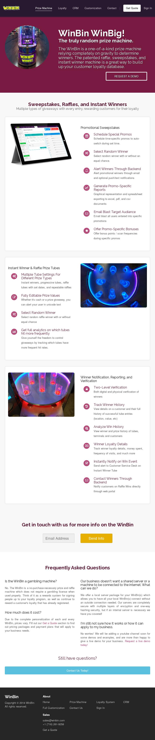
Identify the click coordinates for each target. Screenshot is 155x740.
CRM (76, 8)
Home (46, 702)
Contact (111, 8)
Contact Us (76, 708)
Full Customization (54, 708)
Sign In (148, 8)
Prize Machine (43, 8)
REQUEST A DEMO (126, 76)
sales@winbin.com (54, 720)
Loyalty (62, 8)
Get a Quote (50, 623)
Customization (93, 8)
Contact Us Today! (77, 670)
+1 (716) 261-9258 (53, 724)
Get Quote (132, 8)
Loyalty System (105, 702)
